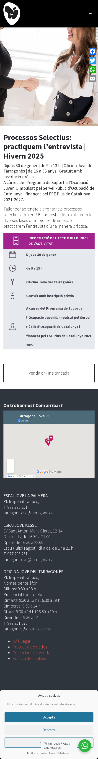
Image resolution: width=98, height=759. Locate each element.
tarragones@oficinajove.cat (27, 629)
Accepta (49, 717)
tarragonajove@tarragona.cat (29, 513)
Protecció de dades (59, 753)
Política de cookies (37, 753)
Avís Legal (21, 641)
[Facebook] (92, 51)
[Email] (92, 78)
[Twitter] (92, 60)
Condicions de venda (31, 652)
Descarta (49, 730)
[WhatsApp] (92, 69)
